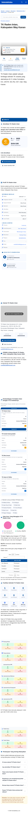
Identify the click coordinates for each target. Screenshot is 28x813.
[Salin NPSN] (25, 196)
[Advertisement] (14, 102)
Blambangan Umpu (21, 10)
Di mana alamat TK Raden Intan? (11, 762)
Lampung (8, 10)
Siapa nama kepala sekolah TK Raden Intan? (13, 772)
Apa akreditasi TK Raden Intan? (11, 767)
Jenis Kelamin (17, 560)
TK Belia (15, 512)
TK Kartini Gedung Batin (9, 433)
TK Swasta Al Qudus (6, 507)
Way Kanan (13, 10)
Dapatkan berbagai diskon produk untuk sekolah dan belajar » (12, 6)
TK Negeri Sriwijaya (6, 512)
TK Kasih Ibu (13, 510)
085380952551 (22, 238)
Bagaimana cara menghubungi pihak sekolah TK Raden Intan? (12, 779)
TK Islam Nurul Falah (7, 505)
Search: (5, 557)
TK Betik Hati (17, 505)
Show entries (14, 554)
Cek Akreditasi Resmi (9, 161)
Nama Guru (4, 560)
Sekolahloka (6, 2)
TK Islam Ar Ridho (7, 477)
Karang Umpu (4, 12)
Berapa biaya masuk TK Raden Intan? (13, 785)
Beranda (2, 10)
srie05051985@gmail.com (8, 365)
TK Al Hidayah (15, 502)
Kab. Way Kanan (22, 228)
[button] (22, 2)
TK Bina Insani (6, 455)
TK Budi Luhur (5, 510)
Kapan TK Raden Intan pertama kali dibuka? (12, 791)
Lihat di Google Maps (9, 340)
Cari (24, 17)
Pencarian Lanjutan (5, 20)
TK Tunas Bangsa (17, 507)
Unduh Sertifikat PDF (9, 165)
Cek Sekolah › (14, 450)
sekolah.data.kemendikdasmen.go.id (12, 69)
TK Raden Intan (6, 411)
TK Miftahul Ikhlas (6, 502)
